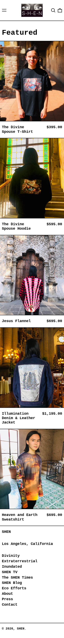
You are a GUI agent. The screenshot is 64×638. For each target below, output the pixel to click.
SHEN (6, 532)
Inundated (12, 567)
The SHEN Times (17, 578)
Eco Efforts (14, 588)
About (7, 594)
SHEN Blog (12, 583)
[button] (53, 10)
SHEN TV (9, 572)
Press (7, 599)
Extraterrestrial (19, 561)
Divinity (11, 556)
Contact (9, 605)
